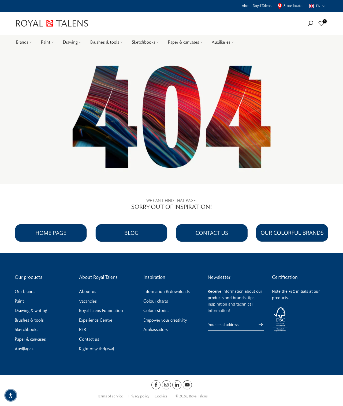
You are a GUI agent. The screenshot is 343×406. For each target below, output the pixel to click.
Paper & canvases (183, 42)
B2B (82, 329)
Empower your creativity (165, 320)
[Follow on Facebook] (156, 384)
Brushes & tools (104, 42)
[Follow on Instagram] (166, 384)
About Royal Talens (256, 5)
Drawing (70, 42)
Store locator (294, 5)
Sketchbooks (143, 42)
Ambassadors (155, 329)
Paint (45, 42)
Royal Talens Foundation (101, 310)
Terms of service (110, 396)
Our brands (25, 291)
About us (87, 291)
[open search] (310, 23)
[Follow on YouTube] (187, 384)
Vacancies (88, 301)
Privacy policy (138, 396)
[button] (317, 6)
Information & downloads (166, 291)
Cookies (161, 396)
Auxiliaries (221, 42)
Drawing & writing (31, 310)
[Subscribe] (258, 324)
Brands (22, 42)
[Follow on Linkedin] (176, 384)
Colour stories (156, 310)
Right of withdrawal (96, 348)
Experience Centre (95, 320)
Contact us (89, 339)
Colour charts (155, 301)
